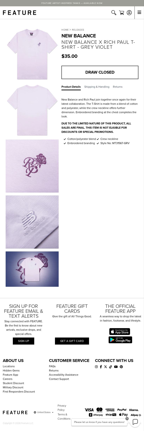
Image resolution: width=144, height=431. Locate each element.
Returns (53, 370)
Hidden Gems (11, 370)
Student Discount (13, 383)
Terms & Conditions (64, 416)
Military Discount (13, 387)
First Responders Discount (19, 391)
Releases (78, 29)
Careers (7, 379)
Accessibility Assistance (63, 375)
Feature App (10, 375)
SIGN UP (23, 341)
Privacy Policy (62, 408)
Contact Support (59, 379)
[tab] (72, 87)
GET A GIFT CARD (72, 341)
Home (65, 29)
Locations (9, 366)
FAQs (52, 366)
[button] (135, 422)
